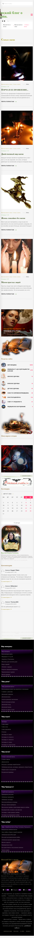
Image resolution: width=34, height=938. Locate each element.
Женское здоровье (13, 376)
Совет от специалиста (14, 401)
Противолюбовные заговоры (9, 802)
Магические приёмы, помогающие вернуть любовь (15, 807)
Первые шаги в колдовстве (9, 769)
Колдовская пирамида (7, 772)
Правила (28, 931)
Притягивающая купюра (8, 702)
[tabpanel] (17, 322)
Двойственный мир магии (12, 154)
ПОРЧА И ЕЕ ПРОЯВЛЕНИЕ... (14, 90)
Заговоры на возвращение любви (10, 815)
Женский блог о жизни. (7, 25)
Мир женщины (11, 365)
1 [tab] (4, 469)
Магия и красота (6, 842)
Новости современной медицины (18, 393)
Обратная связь (8, 931)
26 (12, 511)
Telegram (17, 889)
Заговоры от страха (7, 742)
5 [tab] (15, 333)
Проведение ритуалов (7, 794)
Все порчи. (7, 467)
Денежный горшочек (7, 694)
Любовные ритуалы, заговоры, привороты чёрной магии (17, 767)
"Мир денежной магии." (8, 686)
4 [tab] (12, 469)
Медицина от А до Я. (7, 656)
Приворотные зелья (7, 845)
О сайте (22, 931)
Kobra (27, 84)
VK (6, 889)
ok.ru (28, 889)
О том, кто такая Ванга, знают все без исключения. (14, 560)
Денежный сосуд (6, 704)
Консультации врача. (7, 654)
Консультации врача (14, 397)
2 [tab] (7, 469)
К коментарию (5, 581)
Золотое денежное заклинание (10, 699)
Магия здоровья (6, 674)
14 (21, 505)
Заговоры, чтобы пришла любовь (10, 812)
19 (12, 508)
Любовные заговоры (7, 799)
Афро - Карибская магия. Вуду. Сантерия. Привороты (16, 827)
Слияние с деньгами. (7, 691)
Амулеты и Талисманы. (8, 659)
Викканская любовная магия (9, 829)
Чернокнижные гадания (8, 672)
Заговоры (4, 721)
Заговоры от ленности (8, 739)
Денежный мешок (6, 707)
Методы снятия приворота (9, 804)
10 (3, 505)
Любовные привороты (8, 797)
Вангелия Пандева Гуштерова (10, 553)
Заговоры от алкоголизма (8, 744)
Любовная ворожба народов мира (11, 839)
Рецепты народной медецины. (10, 669)
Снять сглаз (5, 726)
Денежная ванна (6, 697)
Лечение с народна (7, 667)
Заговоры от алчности (7, 737)
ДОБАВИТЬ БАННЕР (26, 475)
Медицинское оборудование (16, 406)
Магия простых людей (10, 282)
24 (3, 511)
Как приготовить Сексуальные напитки (12, 847)
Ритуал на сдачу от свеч (8, 709)
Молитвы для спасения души (9, 661)
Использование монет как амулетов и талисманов (15, 689)
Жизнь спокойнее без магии (13, 218)
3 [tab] (10, 469)
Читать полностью (7, 101)
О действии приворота (8, 792)
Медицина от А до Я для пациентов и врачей (18, 370)
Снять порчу (5, 724)
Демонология (5, 762)
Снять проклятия (6, 729)
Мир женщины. (6, 651)
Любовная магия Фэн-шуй (9, 834)
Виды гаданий (5, 664)
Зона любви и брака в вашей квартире (12, 832)
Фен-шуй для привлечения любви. (11, 837)
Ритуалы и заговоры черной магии (11, 764)
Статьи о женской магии (8, 756)
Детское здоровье (13, 388)
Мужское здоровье (13, 383)
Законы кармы (5, 850)
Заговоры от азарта (7, 734)
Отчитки (4, 732)
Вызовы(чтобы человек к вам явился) (12, 809)
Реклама (16, 931)
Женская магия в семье (18, 25)
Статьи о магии (16, 84)
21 (21, 508)
